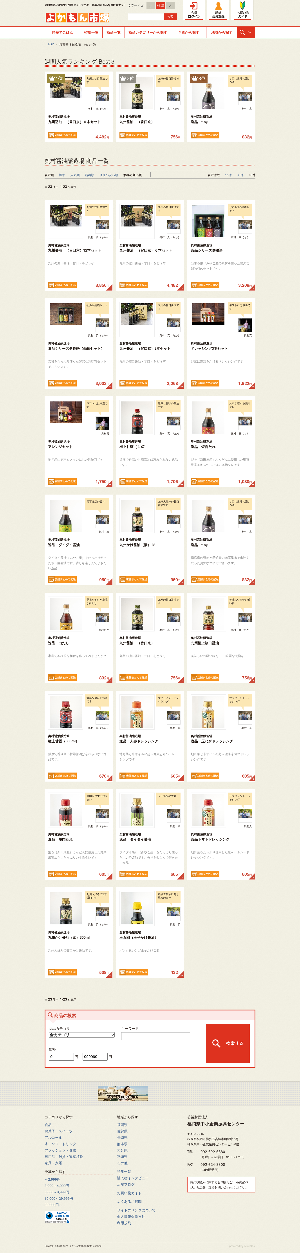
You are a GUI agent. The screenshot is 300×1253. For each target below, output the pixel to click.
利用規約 (124, 1222)
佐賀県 (122, 1130)
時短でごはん (62, 32)
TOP (51, 44)
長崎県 (122, 1137)
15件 (228, 175)
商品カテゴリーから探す (147, 32)
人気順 (75, 175)
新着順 (89, 175)
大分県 (122, 1150)
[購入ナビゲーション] (246, 32)
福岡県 (122, 1124)
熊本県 (122, 1143)
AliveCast (249, 1246)
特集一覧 (91, 32)
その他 (122, 1162)
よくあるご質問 (129, 1201)
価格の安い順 (108, 175)
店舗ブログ (126, 1184)
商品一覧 (114, 32)
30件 (240, 175)
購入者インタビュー (133, 1177)
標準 (160, 5)
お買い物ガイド (129, 1192)
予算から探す (188, 32)
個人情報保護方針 (131, 1216)
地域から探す (221, 32)
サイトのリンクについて (136, 1210)
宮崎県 (122, 1156)
